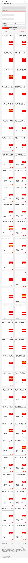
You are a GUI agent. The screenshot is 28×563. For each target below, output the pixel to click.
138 (19, 543)
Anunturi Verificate (5, 10)
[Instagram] (16, 560)
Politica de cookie (14, 559)
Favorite (14, 27)
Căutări (11, 27)
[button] (25, 1)
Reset (3, 27)
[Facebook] (11, 560)
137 (17, 543)
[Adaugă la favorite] (2, 50)
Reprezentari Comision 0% (6, 8)
